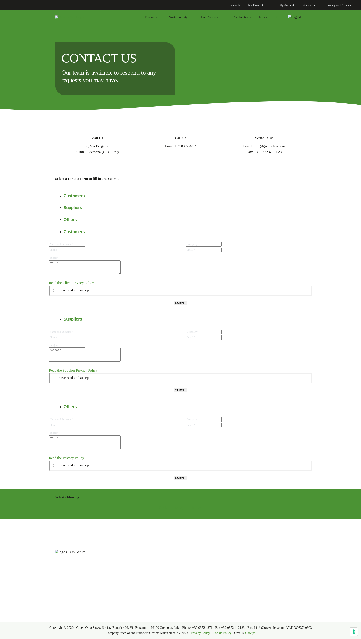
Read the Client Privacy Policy (71, 283)
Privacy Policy (200, 633)
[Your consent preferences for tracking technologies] (354, 632)
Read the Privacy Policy (66, 458)
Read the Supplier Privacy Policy (73, 370)
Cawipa (250, 633)
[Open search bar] (277, 17)
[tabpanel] (180, 275)
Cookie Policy (222, 633)
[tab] (185, 195)
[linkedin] (7, 5)
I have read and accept (73, 290)
